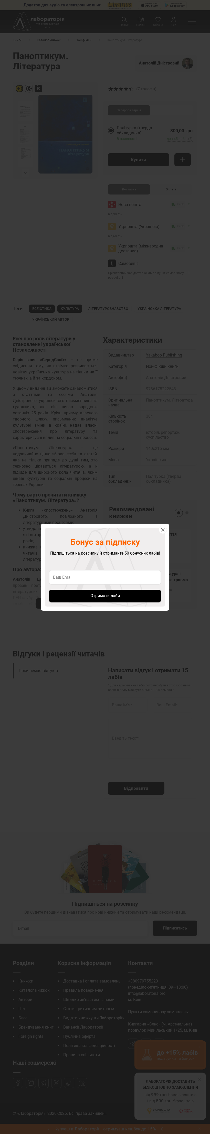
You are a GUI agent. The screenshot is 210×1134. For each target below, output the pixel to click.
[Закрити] (163, 530)
